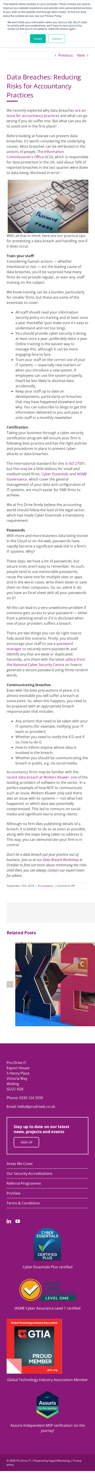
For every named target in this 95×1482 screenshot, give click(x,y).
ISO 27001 (77, 463)
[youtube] (17, 1221)
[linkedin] (9, 1221)
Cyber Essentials (55, 474)
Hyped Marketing (59, 1460)
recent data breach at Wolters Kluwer (38, 777)
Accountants (45, 886)
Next (81, 55)
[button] (10, 984)
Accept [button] (38, 38)
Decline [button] (56, 38)
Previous (65, 55)
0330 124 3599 (31, 1097)
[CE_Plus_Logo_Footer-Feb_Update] (47, 1229)
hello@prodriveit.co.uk (36, 1106)
